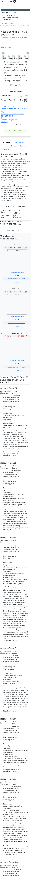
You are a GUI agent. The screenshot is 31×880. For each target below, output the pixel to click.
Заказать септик (15, 131)
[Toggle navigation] (26, 6)
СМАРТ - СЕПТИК (9, 6)
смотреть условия (8, 23)
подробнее (6, 41)
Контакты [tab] (5, 149)
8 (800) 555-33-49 (7, 10)
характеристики (14, 279)
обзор (22, 279)
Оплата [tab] (5, 146)
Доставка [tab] (14, 146)
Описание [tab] (6, 142)
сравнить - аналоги (17, 272)
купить (17, 282)
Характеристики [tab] (18, 142)
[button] (3, 53)
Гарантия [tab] (23, 146)
